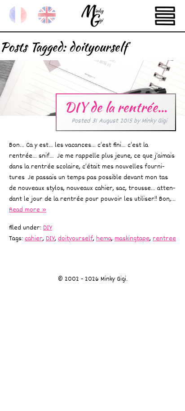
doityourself (75, 239)
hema (103, 239)
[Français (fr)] (18, 15)
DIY (47, 228)
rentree (164, 239)
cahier (34, 239)
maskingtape (132, 239)
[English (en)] (47, 15)
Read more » (27, 210)
